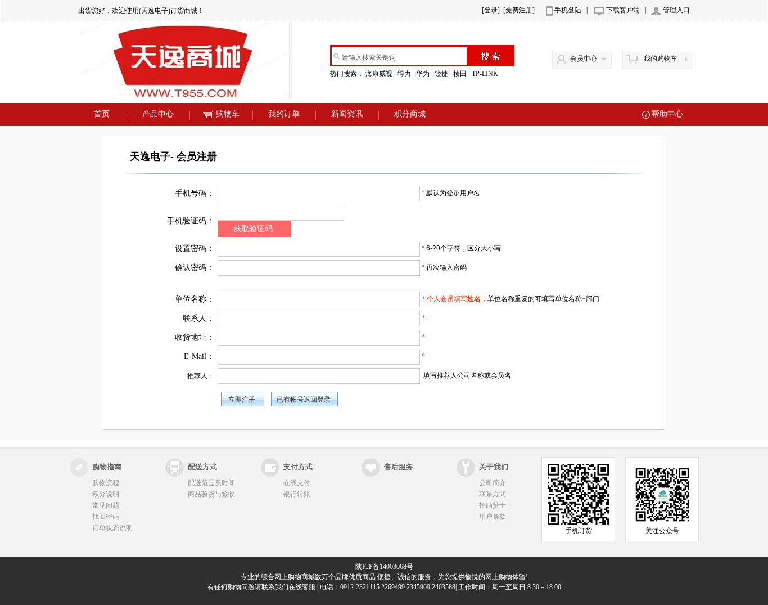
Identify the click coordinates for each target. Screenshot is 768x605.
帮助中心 (667, 114)
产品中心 (158, 114)
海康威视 (379, 74)
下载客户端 (623, 10)
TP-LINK (486, 74)
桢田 (460, 74)
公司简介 (492, 483)
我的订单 (284, 114)
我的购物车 (660, 58)
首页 (102, 114)
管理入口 (676, 10)
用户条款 (492, 517)
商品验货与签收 (211, 494)
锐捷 (442, 74)
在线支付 (296, 483)
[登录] (491, 10)
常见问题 (105, 505)
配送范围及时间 (211, 483)
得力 (405, 74)
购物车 (228, 114)
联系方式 (492, 494)
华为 (423, 74)
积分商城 (410, 114)
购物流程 (105, 483)
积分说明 (105, 494)
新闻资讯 (347, 114)
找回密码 (105, 517)
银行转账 (296, 494)
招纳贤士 (492, 505)
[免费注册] (519, 10)
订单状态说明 (112, 528)
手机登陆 (567, 10)
